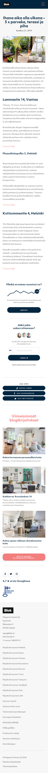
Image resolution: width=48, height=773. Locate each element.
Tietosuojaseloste (10, 766)
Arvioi (24, 310)
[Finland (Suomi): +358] (10, 350)
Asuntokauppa (9, 744)
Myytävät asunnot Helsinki (14, 647)
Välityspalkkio (8, 728)
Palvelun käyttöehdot (12, 762)
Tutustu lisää (9, 146)
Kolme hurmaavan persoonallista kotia (22, 457)
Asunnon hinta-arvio (11, 706)
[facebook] (5, 573)
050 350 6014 (8, 637)
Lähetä (24, 358)
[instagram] (16, 573)
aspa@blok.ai (8, 633)
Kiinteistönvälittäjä (10, 722)
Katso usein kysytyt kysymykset (24, 364)
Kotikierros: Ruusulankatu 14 (17, 496)
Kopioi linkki (25, 388)
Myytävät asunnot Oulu (13, 690)
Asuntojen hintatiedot (12, 717)
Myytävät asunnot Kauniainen (15, 663)
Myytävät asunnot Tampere (15, 679)
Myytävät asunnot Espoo (13, 653)
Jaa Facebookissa (25, 393)
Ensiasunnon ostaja (11, 733)
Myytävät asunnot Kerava (14, 669)
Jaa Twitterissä (26, 398)
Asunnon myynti (9, 701)
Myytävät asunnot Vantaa (14, 658)
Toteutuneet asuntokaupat (14, 712)
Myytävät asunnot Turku (13, 674)
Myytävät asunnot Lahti (13, 695)
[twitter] (10, 573)
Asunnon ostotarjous (11, 738)
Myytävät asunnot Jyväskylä (15, 685)
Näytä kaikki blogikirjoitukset (24, 557)
